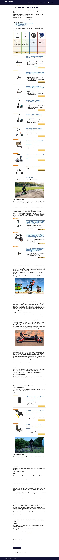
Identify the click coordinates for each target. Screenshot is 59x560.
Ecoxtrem (33, 2)
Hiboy (36, 2)
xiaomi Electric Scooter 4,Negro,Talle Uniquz (33, 166)
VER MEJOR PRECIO (17, 52)
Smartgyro (47, 2)
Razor (44, 2)
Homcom (40, 2)
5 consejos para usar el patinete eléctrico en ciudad (21, 24)
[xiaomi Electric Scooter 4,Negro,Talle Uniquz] (19, 170)
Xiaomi (52, 2)
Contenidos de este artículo (19, 22)
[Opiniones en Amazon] (19, 65)
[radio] (30, 541)
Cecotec (29, 2)
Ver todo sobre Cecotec (29, 19)
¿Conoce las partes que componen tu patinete (20, 25)
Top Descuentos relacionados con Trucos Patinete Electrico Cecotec (23, 23)
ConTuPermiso (9, 1)
